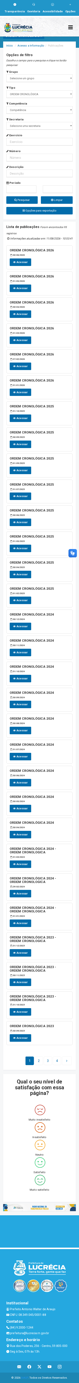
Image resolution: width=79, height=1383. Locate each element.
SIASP (24, 1377)
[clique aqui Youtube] (49, 1366)
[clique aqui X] (39, 1366)
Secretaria (16, 119)
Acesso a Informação (30, 45)
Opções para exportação (40, 210)
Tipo (11, 87)
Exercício (15, 135)
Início (9, 45)
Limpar (58, 200)
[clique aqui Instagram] (59, 1366)
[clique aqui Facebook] (29, 1366)
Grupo (13, 71)
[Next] (67, 1061)
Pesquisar (23, 200)
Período (14, 182)
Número (14, 151)
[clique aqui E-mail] (19, 1366)
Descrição (16, 167)
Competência (17, 103)
